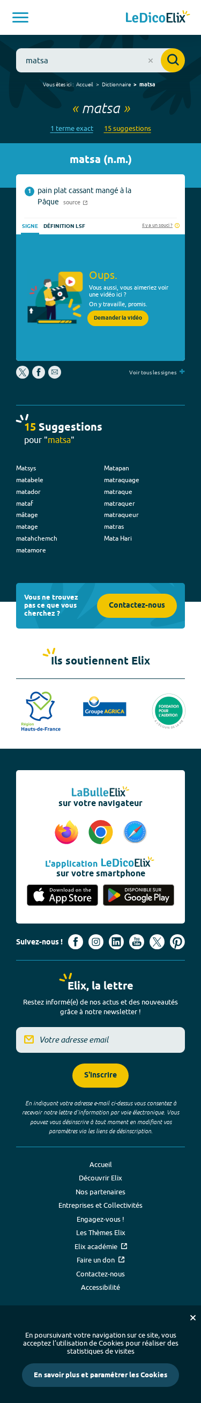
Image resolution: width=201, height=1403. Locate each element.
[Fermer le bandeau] (193, 1318)
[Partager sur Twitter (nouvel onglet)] (23, 376)
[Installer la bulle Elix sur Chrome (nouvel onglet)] (102, 833)
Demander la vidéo (118, 318)
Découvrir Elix (100, 1177)
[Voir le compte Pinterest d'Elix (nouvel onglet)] (177, 941)
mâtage (27, 515)
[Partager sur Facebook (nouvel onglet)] (39, 376)
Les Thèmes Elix (100, 1232)
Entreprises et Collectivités (100, 1205)
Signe (30, 226)
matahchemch (36, 538)
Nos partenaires (100, 1191)
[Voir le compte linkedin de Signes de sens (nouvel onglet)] (116, 941)
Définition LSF (64, 226)
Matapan (116, 468)
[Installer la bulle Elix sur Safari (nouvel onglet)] (135, 833)
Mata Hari (118, 538)
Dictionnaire (116, 84)
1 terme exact (71, 128)
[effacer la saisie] (151, 61)
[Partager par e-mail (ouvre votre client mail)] (55, 376)
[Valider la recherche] (173, 60)
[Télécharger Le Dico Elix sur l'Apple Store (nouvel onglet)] (63, 895)
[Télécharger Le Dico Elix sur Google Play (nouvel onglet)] (139, 895)
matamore (31, 550)
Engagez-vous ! (100, 1219)
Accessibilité (100, 1287)
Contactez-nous (137, 606)
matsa (147, 84)
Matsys (26, 468)
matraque (118, 492)
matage (27, 526)
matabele (29, 480)
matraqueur (121, 515)
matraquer (119, 503)
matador (28, 492)
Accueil (84, 84)
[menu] (20, 17)
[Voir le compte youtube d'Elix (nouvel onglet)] (136, 941)
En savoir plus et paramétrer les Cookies (100, 1375)
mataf (24, 503)
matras (114, 526)
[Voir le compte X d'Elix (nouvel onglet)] (157, 941)
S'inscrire (100, 1075)
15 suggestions (127, 128)
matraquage (121, 480)
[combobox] (100, 60)
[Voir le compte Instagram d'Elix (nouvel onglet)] (95, 941)
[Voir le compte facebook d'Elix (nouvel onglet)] (75, 941)
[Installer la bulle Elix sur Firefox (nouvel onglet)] (68, 833)
